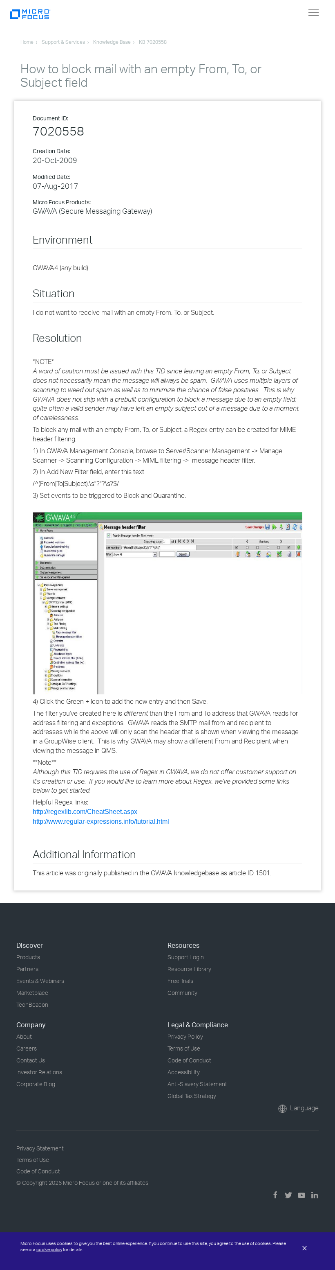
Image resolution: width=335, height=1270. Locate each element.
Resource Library (189, 968)
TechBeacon (32, 1004)
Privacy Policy (185, 1036)
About (24, 1036)
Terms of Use (184, 1048)
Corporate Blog (35, 1083)
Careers (26, 1048)
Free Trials (180, 980)
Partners (27, 968)
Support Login (186, 957)
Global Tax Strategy (192, 1095)
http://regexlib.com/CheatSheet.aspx (85, 811)
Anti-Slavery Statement (197, 1083)
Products (28, 957)
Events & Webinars (40, 980)
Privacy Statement (40, 1148)
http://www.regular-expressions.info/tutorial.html (101, 821)
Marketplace (32, 992)
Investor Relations (39, 1072)
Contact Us (30, 1060)
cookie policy (49, 1249)
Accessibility (184, 1072)
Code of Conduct (189, 1060)
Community (182, 992)
